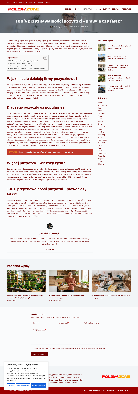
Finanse (100, 116)
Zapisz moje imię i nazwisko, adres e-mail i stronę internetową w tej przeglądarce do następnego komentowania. (69, 348)
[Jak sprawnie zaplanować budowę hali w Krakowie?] (101, 58)
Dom (77, 9)
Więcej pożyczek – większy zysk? (21, 66)
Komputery (102, 127)
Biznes (68, 9)
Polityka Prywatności (20, 2)
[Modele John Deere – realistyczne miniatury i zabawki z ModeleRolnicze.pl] (101, 78)
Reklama (41, 2)
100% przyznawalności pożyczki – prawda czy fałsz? (28, 68)
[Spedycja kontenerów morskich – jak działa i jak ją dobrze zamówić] (101, 89)
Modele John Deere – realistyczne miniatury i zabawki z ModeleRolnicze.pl (118, 78)
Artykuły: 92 (50, 249)
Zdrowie (115, 9)
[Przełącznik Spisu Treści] (44, 58)
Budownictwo (103, 105)
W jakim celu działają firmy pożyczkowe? (23, 61)
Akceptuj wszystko (38, 385)
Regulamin (32, 2)
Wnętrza (101, 159)
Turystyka (101, 156)
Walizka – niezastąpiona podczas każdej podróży (111, 295)
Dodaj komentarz (39, 330)
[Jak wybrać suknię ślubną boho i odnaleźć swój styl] (101, 47)
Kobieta (100, 124)
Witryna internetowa (91, 323)
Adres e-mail (64, 323)
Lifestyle (87, 9)
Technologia (102, 153)
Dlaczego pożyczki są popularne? (21, 63)
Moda (98, 9)
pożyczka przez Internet (59, 203)
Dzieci (100, 111)
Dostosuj (11, 385)
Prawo (100, 148)
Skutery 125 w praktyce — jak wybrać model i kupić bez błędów (118, 68)
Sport (100, 151)
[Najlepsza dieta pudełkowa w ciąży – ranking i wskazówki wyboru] (69, 281)
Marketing (101, 135)
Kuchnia (100, 129)
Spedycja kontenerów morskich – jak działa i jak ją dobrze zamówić (118, 88)
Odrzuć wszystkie (23, 385)
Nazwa (35, 323)
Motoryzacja (102, 140)
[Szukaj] (130, 2)
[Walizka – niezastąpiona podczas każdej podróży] (111, 281)
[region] (26, 375)
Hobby (100, 121)
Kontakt (48, 2)
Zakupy (106, 9)
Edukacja (101, 113)
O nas (8, 2)
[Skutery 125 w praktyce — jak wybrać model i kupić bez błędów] (101, 68)
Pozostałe (126, 9)
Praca (100, 145)
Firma (100, 119)
